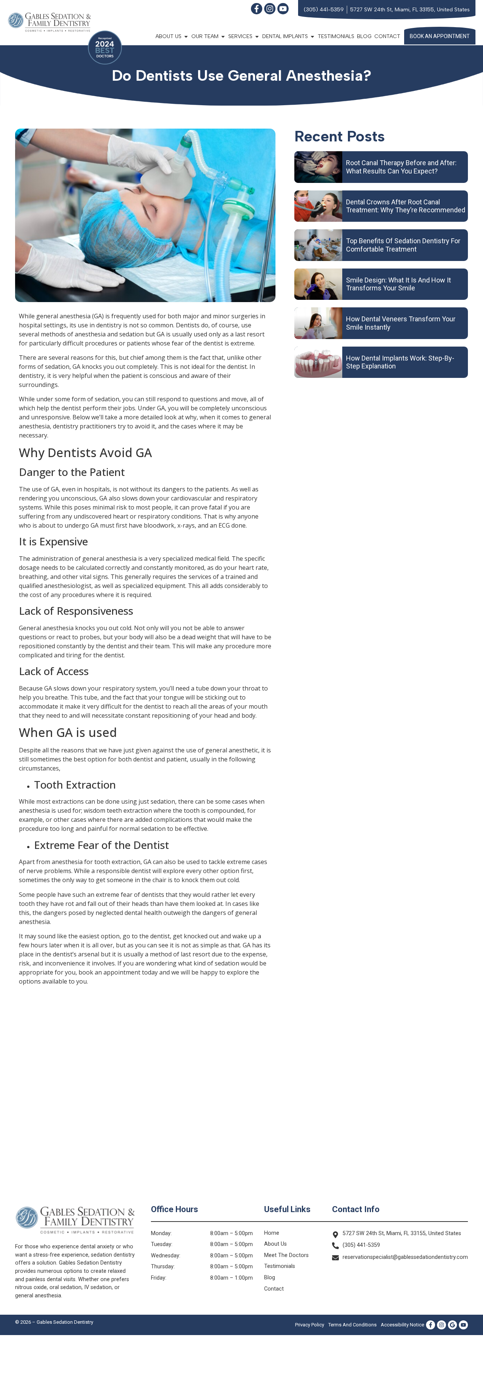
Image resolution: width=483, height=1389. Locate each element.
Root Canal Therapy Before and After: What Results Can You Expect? (401, 167)
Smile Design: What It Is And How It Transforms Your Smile (398, 284)
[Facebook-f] (256, 8)
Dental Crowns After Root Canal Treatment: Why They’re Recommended (405, 206)
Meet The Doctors (286, 1255)
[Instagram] (269, 8)
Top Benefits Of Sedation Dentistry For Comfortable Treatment (403, 245)
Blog (364, 36)
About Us (275, 1244)
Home (271, 1233)
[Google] (452, 1324)
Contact (387, 36)
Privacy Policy (309, 1325)
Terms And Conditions (352, 1325)
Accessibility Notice (402, 1325)
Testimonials (336, 36)
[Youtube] (283, 8)
